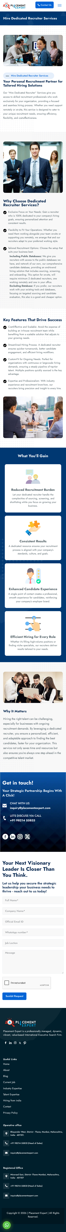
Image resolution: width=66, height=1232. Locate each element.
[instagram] (15, 1043)
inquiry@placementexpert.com (24, 1152)
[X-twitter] (27, 837)
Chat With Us (19, 803)
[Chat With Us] (4, 805)
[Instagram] (20, 837)
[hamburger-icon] (59, 6)
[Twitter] (20, 1043)
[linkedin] (10, 1043)
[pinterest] (24, 1043)
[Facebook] (5, 1043)
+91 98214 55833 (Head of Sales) (26, 1143)
